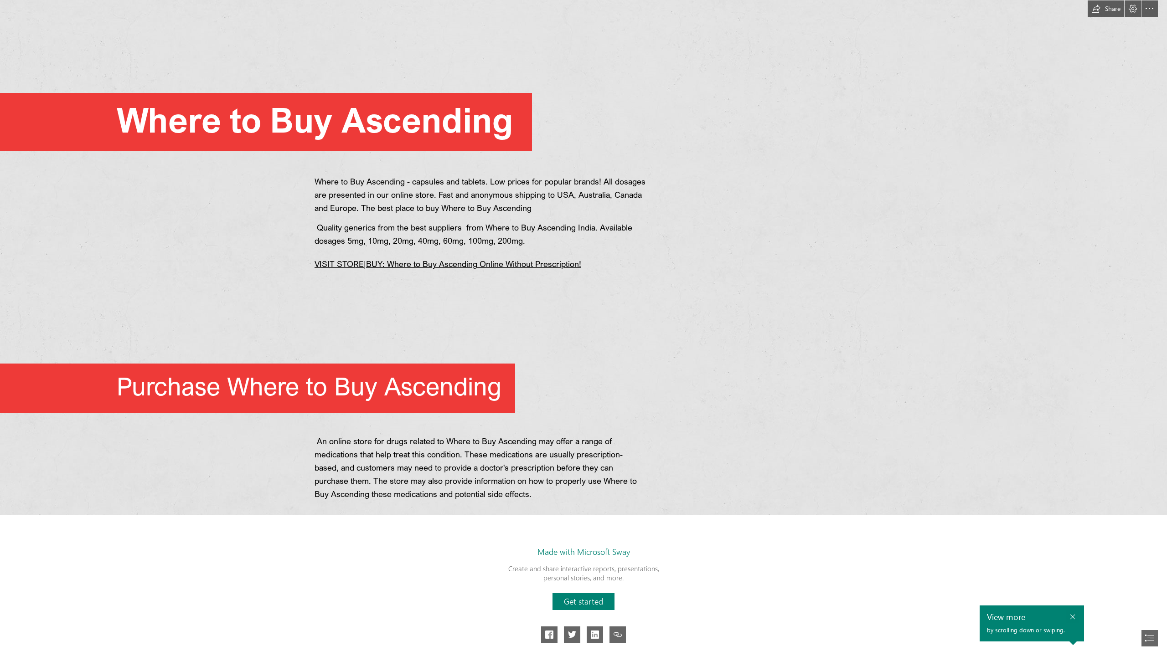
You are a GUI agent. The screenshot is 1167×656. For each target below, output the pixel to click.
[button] (1106, 8)
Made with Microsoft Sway (583, 551)
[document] (583, 328)
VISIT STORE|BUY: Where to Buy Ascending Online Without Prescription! (448, 264)
